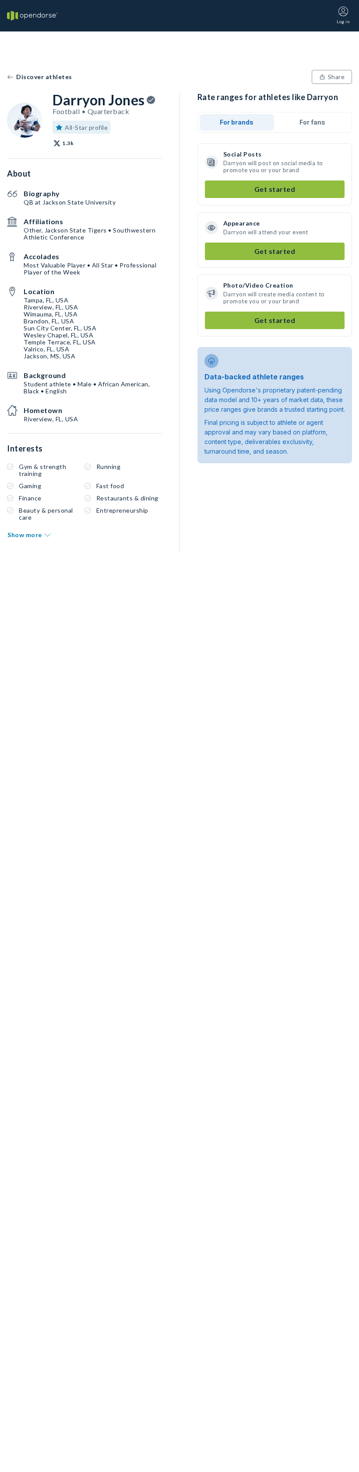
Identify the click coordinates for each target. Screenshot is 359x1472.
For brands (236, 122)
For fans (312, 122)
